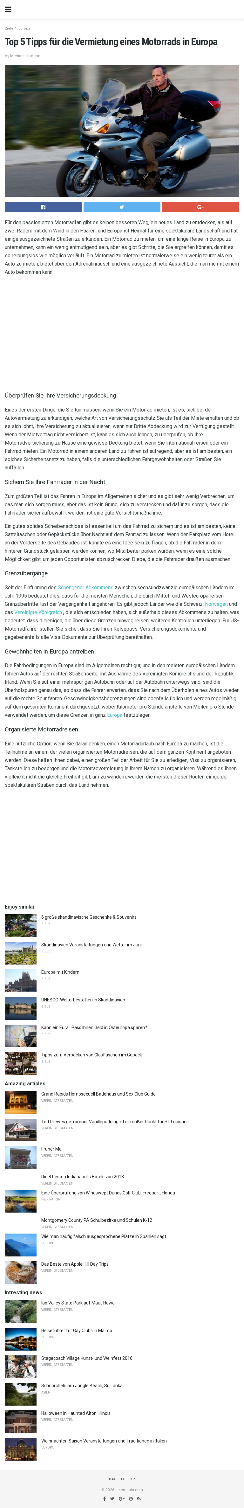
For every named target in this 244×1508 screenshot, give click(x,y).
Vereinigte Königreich (38, 612)
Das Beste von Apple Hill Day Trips (75, 1264)
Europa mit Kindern (60, 972)
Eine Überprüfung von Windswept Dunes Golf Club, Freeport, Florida (108, 1192)
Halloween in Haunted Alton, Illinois (76, 1413)
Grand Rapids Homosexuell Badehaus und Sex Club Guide (98, 1093)
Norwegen (216, 604)
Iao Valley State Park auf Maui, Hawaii (79, 1302)
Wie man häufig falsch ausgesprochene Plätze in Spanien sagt (103, 1236)
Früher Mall (52, 1149)
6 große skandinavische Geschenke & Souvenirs (89, 917)
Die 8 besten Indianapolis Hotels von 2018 (82, 1176)
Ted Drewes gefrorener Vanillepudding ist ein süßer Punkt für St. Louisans (115, 1121)
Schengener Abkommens (85, 588)
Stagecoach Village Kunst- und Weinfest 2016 (86, 1358)
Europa (24, 28)
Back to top (122, 1479)
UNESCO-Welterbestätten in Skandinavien (83, 999)
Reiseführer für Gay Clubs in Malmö (76, 1330)
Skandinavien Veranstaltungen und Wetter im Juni (91, 944)
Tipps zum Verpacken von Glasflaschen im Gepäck (91, 1054)
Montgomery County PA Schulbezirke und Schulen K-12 (96, 1220)
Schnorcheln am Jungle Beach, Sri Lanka (82, 1385)
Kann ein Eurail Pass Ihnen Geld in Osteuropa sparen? (94, 1027)
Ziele (9, 28)
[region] (122, 332)
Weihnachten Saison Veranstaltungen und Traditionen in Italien (104, 1440)
